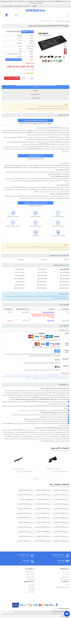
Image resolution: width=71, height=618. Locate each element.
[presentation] (35, 87)
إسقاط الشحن (30, 592)
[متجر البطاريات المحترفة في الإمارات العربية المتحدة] (35, 12)
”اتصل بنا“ (47, 410)
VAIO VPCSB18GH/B (19, 285)
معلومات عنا (16, 6)
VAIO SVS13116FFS (19, 269)
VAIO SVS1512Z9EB (19, 275)
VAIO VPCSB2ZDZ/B (64, 288)
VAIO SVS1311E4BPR (64, 272)
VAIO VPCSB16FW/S (64, 285)
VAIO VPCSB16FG (20, 282)
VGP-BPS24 (66, 259)
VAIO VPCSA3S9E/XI (64, 282)
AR (33, 6)
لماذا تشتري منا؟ (30, 577)
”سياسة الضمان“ (54, 191)
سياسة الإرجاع (65, 577)
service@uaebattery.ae (61, 587)
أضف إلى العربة (11, 78)
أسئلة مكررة (66, 574)
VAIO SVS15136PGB (64, 279)
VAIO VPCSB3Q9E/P (42, 288)
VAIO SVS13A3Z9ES (42, 275)
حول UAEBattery (30, 572)
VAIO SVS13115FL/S (42, 269)
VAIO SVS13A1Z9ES (64, 275)
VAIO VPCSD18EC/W (19, 288)
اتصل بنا (25, 6)
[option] (52, 43)
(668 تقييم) (23, 73)
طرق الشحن (31, 587)
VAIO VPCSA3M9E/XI (19, 279)
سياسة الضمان (30, 574)
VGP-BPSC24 (21, 259)
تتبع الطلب (31, 584)
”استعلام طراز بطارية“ (54, 249)
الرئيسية (67, 21)
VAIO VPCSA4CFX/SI (42, 282)
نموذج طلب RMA (65, 579)
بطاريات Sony (60, 21)
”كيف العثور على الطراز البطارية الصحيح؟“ (29, 410)
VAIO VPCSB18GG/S (42, 285)
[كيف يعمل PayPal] (19, 605)
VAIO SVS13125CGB (42, 272)
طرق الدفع (31, 589)
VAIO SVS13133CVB (19, 272)
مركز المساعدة (5, 6)
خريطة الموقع (30, 579)
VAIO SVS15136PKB (42, 279)
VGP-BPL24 (44, 259)
